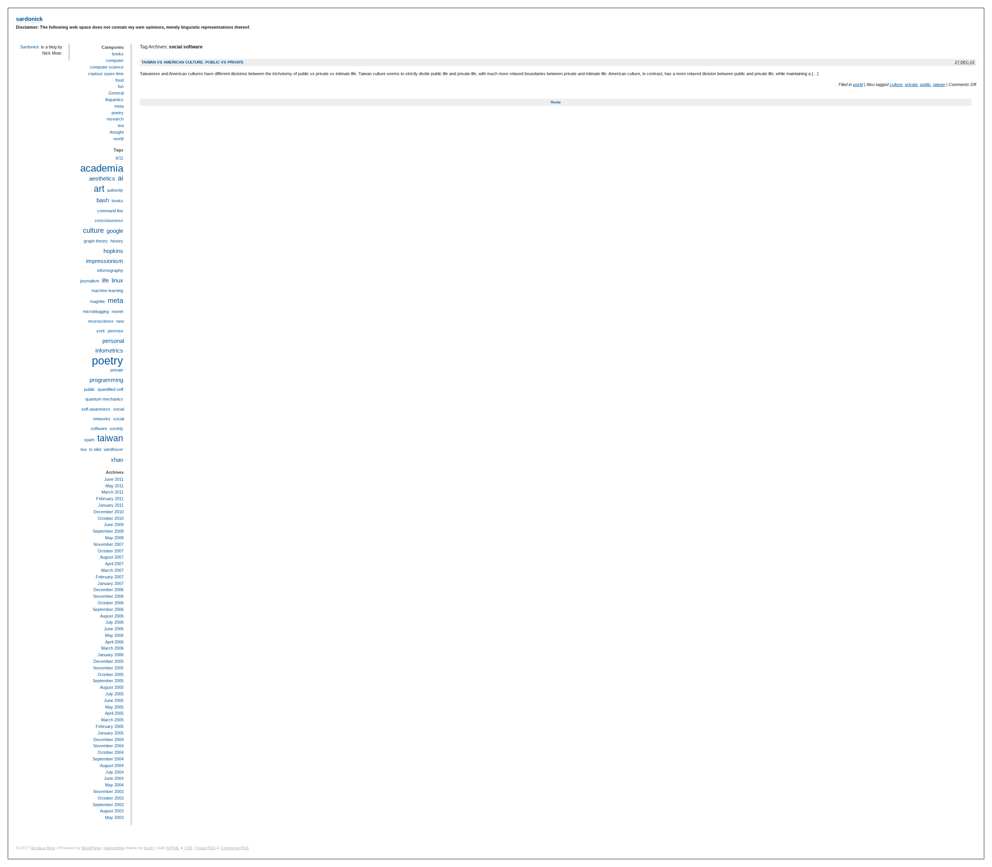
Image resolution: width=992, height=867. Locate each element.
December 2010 (108, 511)
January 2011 (111, 505)
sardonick (29, 19)
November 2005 (108, 668)
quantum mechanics (104, 399)
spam (89, 439)
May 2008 (114, 537)
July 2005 (114, 694)
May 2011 (114, 485)
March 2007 (112, 570)
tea (121, 125)
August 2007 (112, 557)
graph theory (96, 241)
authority (115, 190)
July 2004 (114, 772)
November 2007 (108, 544)
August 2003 (112, 811)
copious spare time (106, 73)
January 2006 (111, 654)
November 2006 (108, 596)
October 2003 (111, 798)
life (105, 280)
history (116, 241)
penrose (115, 331)
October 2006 (111, 602)
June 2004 (114, 778)
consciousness (109, 220)
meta (119, 106)
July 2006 (114, 622)
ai (120, 178)
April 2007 (114, 563)
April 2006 (114, 642)
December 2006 (108, 589)
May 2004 (114, 785)
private (911, 84)
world (858, 84)
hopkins (113, 251)
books (118, 54)
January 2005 (111, 733)
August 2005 (112, 687)
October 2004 (111, 752)
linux (117, 280)
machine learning (107, 290)
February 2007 (110, 577)
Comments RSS (234, 848)
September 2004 (108, 759)
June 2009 (114, 524)
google (115, 230)
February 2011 (110, 498)
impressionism (104, 261)
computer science (107, 67)
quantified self (110, 389)
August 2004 (112, 765)
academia (101, 168)
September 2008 (108, 531)
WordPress (91, 848)
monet (117, 311)
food (119, 80)
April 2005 (114, 713)
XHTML (172, 848)
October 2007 (111, 551)
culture (896, 84)
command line (110, 210)
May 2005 (114, 707)
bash (102, 200)
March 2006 (112, 648)
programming (106, 380)
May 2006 (114, 635)
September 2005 (108, 680)
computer (115, 60)
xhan (117, 459)
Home (556, 102)
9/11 (119, 158)
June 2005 (114, 700)
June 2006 (114, 628)
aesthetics (102, 178)
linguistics (114, 99)
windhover (113, 449)
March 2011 (113, 492)
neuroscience (101, 321)
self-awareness (95, 409)
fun (121, 86)
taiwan (939, 84)
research (115, 119)
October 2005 (111, 674)
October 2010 (111, 518)
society (116, 428)
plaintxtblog (114, 848)
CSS (188, 848)
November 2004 (108, 745)
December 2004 (108, 739)
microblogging (96, 311)
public (925, 84)
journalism (89, 281)
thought (117, 132)
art (99, 189)
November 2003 (108, 791)
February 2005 (110, 726)
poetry (118, 112)
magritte (97, 301)
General (116, 93)
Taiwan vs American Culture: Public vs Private (192, 62)
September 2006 (108, 609)
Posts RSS (205, 848)
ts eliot (95, 449)
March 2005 (112, 719)
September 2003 (108, 804)
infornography (110, 270)
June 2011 (114, 479)
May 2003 (114, 817)
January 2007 (111, 583)
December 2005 (108, 661)
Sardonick (29, 47)
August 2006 (112, 616)
